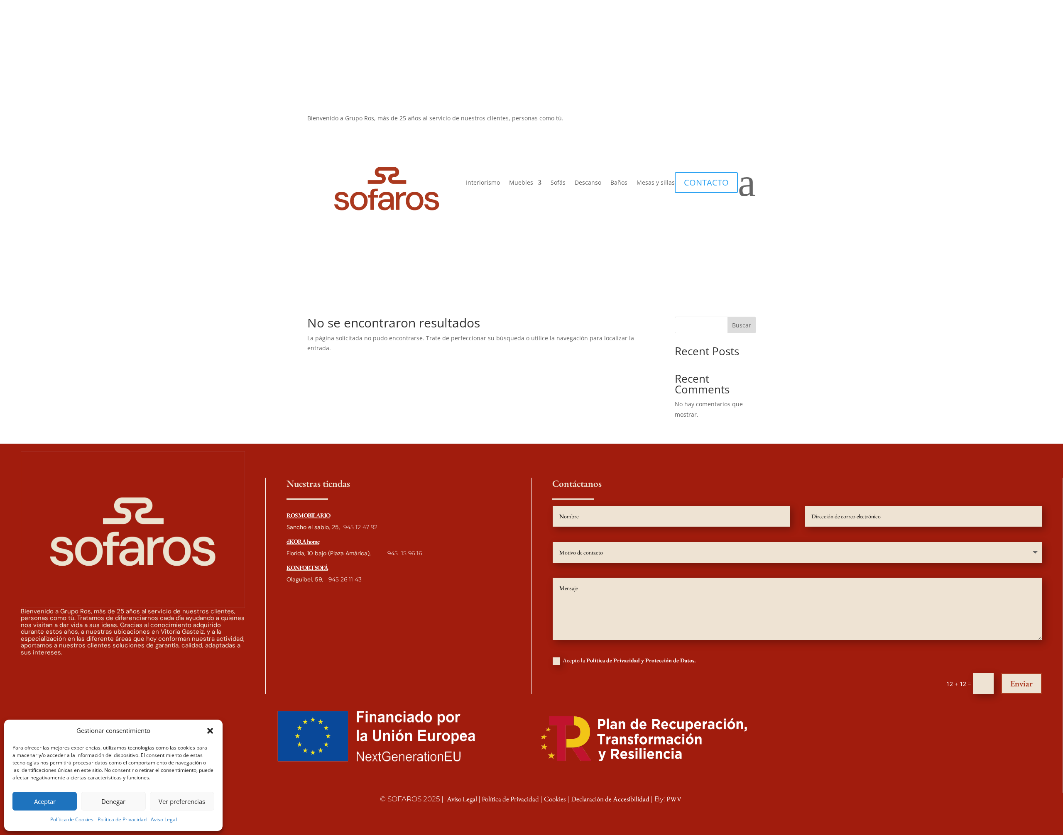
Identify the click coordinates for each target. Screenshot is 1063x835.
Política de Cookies (71, 819)
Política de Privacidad (122, 819)
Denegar (113, 801)
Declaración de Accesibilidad (611, 798)
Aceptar (45, 801)
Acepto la (629, 660)
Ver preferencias (182, 801)
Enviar (1021, 683)
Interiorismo (483, 183)
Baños (618, 183)
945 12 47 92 (360, 527)
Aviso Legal (164, 819)
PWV (673, 798)
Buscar (741, 325)
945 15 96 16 (404, 553)
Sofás (558, 183)
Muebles (521, 183)
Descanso (588, 183)
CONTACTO (706, 182)
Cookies (555, 798)
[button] (210, 731)
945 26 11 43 (344, 579)
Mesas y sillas (656, 183)
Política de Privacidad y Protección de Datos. (641, 660)
